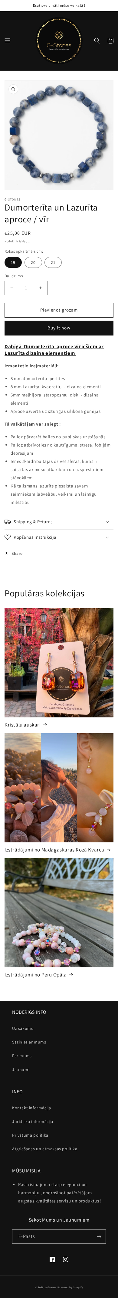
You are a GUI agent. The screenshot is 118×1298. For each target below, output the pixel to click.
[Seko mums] (99, 1236)
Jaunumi (20, 1069)
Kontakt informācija (31, 1108)
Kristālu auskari (23, 724)
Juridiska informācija (32, 1121)
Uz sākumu (23, 1028)
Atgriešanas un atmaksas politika (44, 1148)
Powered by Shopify (70, 1287)
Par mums (22, 1055)
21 (53, 262)
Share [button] (17, 553)
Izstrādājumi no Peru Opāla (36, 974)
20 (33, 262)
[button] (7, 40)
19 (13, 262)
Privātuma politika (30, 1135)
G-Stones (51, 1287)
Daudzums (14, 275)
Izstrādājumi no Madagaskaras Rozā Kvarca (54, 849)
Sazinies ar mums (29, 1042)
